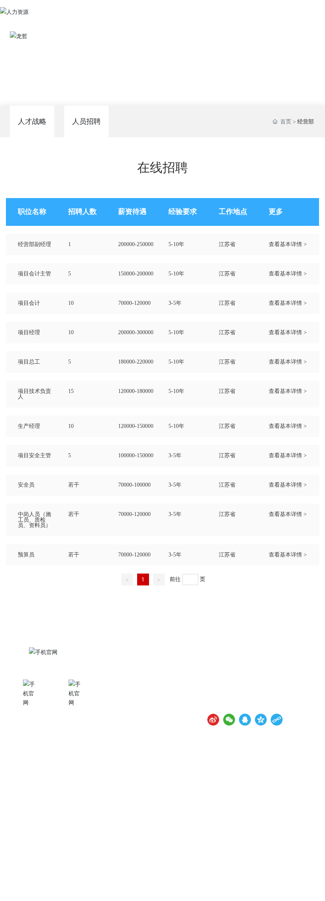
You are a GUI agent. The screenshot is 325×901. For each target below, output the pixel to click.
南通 (283, 885)
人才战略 (32, 121)
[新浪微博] (213, 720)
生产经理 (29, 426)
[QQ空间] (261, 720)
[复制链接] (277, 720)
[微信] (229, 720)
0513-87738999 (257, 681)
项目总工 (29, 362)
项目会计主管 (34, 274)
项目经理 (29, 332)
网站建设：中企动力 (254, 885)
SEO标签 (303, 885)
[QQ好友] (245, 720)
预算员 (26, 555)
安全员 (26, 485)
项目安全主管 (34, 455)
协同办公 (31, 715)
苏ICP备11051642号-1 (195, 885)
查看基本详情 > (288, 244)
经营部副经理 (34, 244)
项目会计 (29, 303)
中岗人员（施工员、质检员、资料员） (34, 519)
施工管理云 (76, 715)
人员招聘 (86, 121)
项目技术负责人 (34, 394)
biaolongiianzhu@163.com (258, 704)
